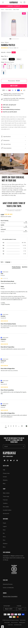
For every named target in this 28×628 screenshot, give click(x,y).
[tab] (16, 267)
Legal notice (10, 624)
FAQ (4, 470)
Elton (4, 530)
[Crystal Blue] (15, 66)
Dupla (4, 523)
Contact (5, 476)
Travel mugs (6, 496)
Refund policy (22, 620)
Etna (4, 540)
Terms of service (14, 622)
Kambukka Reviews (8, 584)
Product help (6, 473)
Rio (4, 533)
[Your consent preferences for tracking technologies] (2, 626)
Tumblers (5, 503)
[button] (3, 2)
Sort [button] (2, 262)
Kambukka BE (8, 620)
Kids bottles (6, 506)
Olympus (5, 543)
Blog (4, 483)
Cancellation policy (18, 624)
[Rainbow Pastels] (9, 66)
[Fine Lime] (21, 66)
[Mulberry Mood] (3, 66)
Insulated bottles (7, 510)
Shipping (5, 480)
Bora (4, 547)
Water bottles (6, 493)
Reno (4, 536)
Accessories (6, 513)
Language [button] (7, 262)
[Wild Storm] (3, 72)
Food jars (5, 499)
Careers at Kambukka (8, 587)
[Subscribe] (23, 446)
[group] (14, 214)
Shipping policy (22, 622)
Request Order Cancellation (10, 596)
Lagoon (5, 526)
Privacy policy (7, 622)
